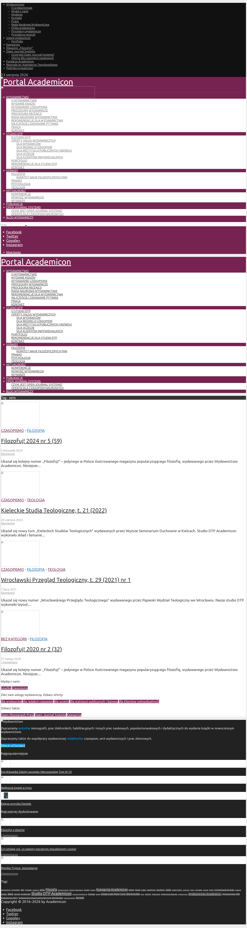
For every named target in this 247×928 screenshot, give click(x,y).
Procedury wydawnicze (26, 31)
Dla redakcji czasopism (34, 147)
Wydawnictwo (15, 4)
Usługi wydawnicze (18, 37)
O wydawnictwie (21, 7)
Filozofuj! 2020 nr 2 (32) (31, 649)
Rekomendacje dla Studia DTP (34, 163)
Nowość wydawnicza (27, 197)
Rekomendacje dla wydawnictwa (37, 120)
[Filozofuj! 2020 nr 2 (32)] (20, 635)
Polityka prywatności (19, 68)
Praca (15, 21)
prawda (205, 890)
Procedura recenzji (23, 34)
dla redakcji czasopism (38, 701)
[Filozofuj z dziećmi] (6, 824)
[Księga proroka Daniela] (6, 798)
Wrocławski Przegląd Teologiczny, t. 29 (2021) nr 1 (66, 579)
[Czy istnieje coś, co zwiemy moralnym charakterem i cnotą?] (6, 843)
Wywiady (18, 200)
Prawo (16, 180)
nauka (168, 890)
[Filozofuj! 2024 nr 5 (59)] (20, 426)
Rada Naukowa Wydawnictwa (30, 24)
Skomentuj (8, 453)
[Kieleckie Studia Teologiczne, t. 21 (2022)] (20, 496)
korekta (87, 890)
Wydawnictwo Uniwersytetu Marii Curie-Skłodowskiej (41, 898)
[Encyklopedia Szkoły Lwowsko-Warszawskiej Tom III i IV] (6, 766)
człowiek (28, 890)
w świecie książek (69, 898)
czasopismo (20, 688)
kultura (131, 890)
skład (10, 894)
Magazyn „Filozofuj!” (19, 48)
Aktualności (15, 190)
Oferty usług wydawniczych (33, 140)
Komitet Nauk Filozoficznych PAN (41, 177)
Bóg (22, 890)
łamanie (80, 897)
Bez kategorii (14, 639)
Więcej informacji (13, 745)
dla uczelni (61, 701)
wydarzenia (156, 894)
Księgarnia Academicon (112, 889)
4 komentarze (9, 854)
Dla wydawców (28, 143)
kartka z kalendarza (76, 890)
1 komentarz (9, 662)
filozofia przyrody (63, 890)
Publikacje (14, 204)
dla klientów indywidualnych (139, 701)
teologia (91, 894)
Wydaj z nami (19, 11)
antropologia (6, 890)
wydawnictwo (183, 894)
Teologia (18, 187)
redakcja (238, 890)
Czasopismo (12, 430)
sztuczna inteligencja (79, 894)
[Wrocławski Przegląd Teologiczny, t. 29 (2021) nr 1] (20, 565)
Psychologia (20, 183)
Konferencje (21, 194)
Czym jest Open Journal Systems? (32, 54)
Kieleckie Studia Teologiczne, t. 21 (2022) (54, 510)
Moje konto (13, 252)
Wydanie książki (23, 103)
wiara (142, 894)
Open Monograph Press (17, 715)
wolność (148, 894)
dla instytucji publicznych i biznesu (94, 701)
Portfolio (17, 41)
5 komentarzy (9, 835)
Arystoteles (15, 890)
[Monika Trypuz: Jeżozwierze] (6, 862)
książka (92, 890)
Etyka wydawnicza (23, 27)
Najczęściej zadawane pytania (34, 123)
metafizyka (151, 890)
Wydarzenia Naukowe (169, 894)
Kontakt (16, 17)
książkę (6, 688)
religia (4, 894)
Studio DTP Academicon (51, 893)
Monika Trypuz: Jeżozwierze (19, 868)
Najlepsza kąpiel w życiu (16, 787)
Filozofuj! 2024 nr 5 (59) (31, 441)
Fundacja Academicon (20, 61)
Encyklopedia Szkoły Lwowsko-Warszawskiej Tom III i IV (36, 771)
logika (143, 890)
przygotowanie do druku (224, 890)
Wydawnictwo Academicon (205, 893)
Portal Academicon (36, 261)
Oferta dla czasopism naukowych (32, 58)
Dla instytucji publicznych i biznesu (44, 150)
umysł (98, 894)
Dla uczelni (25, 153)
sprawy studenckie (22, 894)
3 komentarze (9, 873)
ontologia (186, 890)
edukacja (35, 890)
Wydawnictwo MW (231, 894)
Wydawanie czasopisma (29, 107)
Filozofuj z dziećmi (13, 830)
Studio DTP (14, 133)
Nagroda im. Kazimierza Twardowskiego (32, 64)
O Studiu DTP (21, 137)
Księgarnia (13, 44)
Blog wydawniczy (19, 217)
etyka (42, 890)
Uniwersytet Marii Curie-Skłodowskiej (120, 894)
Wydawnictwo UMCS (9, 898)
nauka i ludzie (177, 890)
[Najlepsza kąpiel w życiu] (6, 782)
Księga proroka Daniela (16, 803)
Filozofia (18, 173)
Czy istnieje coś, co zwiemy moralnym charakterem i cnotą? (38, 849)
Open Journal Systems (20, 51)
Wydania (17, 14)
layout (137, 890)
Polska (192, 890)
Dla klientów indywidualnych (39, 157)
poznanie (198, 890)
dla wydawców (11, 701)
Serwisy (12, 170)
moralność (160, 890)
